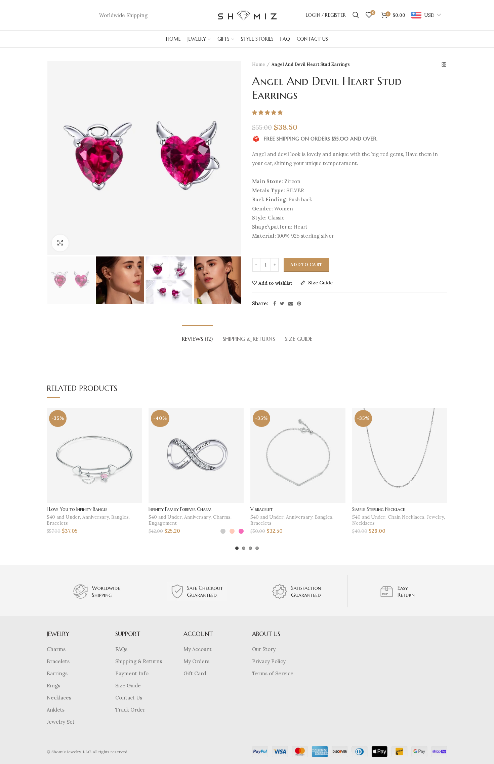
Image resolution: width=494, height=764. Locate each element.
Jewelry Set (61, 722)
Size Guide (320, 283)
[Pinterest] (299, 303)
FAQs (121, 649)
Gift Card (194, 673)
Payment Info (132, 673)
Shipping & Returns (249, 338)
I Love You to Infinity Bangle (77, 509)
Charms (222, 517)
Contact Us (128, 697)
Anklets (56, 710)
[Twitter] (282, 303)
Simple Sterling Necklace (378, 509)
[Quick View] (136, 448)
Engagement (163, 523)
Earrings (57, 673)
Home (258, 64)
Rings (53, 685)
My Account (197, 649)
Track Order (130, 710)
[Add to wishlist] (136, 418)
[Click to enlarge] (60, 243)
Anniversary (95, 517)
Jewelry (435, 517)
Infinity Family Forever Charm (180, 509)
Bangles (120, 517)
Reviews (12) (197, 338)
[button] (268, 112)
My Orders (196, 661)
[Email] (290, 303)
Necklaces (363, 523)
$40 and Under (63, 517)
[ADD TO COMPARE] (136, 433)
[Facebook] (274, 303)
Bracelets (57, 523)
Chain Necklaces (406, 517)
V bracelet (261, 509)
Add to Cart (306, 265)
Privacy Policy (269, 661)
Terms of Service (272, 673)
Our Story (264, 649)
